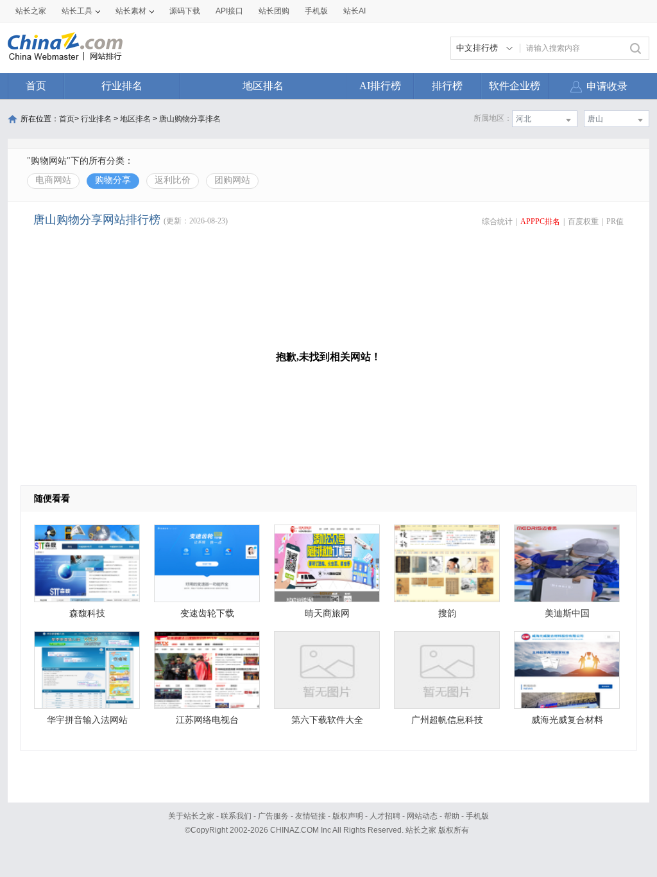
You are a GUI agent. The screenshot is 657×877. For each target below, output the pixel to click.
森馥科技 (87, 613)
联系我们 (236, 816)
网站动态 (422, 816)
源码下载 (184, 10)
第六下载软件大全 (327, 720)
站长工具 (77, 10)
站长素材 (130, 10)
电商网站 (53, 180)
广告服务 (273, 816)
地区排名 (263, 85)
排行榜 (447, 85)
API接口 (229, 10)
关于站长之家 (191, 816)
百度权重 (583, 221)
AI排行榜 (380, 85)
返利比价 (173, 180)
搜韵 (447, 613)
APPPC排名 (540, 221)
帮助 (451, 816)
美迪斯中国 (567, 613)
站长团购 (274, 10)
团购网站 (232, 180)
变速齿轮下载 (207, 613)
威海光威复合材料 (567, 720)
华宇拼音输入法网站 (87, 720)
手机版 (477, 816)
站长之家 (30, 10)
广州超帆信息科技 (447, 720)
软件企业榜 (514, 85)
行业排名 (121, 85)
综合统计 (497, 221)
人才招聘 (385, 816)
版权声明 (347, 816)
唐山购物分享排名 (190, 118)
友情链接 (310, 816)
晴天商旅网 (327, 613)
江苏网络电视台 (207, 720)
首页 (36, 85)
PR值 (615, 221)
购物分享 (113, 180)
